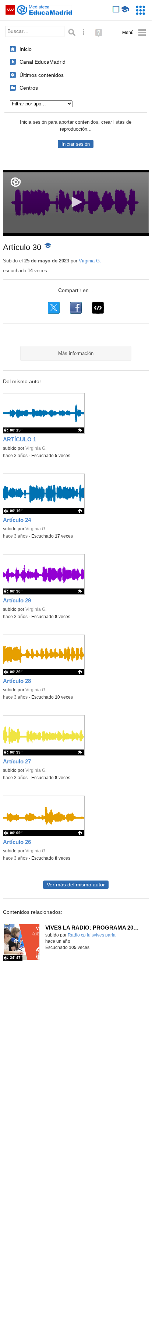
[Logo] (15, 182)
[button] (76, 202)
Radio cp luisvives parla (92, 935)
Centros (29, 88)
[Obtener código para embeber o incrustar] (98, 308)
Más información (75, 353)
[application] (76, 203)
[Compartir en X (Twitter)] (54, 308)
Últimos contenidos (42, 75)
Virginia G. (90, 260)
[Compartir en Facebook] (76, 308)
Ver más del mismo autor (76, 884)
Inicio (26, 49)
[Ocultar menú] (134, 32)
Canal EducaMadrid (43, 62)
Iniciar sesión (75, 144)
